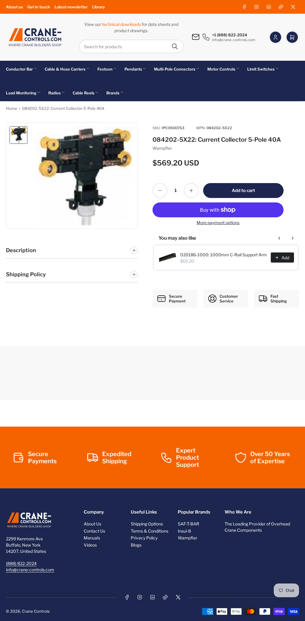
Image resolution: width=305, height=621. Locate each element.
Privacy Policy (144, 537)
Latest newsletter (71, 6)
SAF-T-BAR (188, 523)
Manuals (92, 537)
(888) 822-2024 (21, 563)
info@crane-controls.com (30, 569)
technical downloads (122, 24)
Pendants (133, 69)
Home (11, 108)
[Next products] (292, 238)
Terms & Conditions (149, 530)
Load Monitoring (21, 93)
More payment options (218, 222)
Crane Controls (36, 611)
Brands (112, 93)
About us (14, 6)
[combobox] (131, 46)
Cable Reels (83, 93)
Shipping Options (147, 523)
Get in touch (38, 6)
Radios (54, 93)
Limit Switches (261, 69)
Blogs (136, 544)
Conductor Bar (19, 69)
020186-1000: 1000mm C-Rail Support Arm (223, 254)
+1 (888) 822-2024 (229, 34)
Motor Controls (221, 69)
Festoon (105, 69)
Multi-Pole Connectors (174, 69)
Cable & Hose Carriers (65, 69)
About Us (92, 523)
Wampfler (162, 148)
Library (98, 6)
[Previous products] (279, 238)
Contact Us (94, 530)
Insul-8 (184, 530)
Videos (90, 544)
